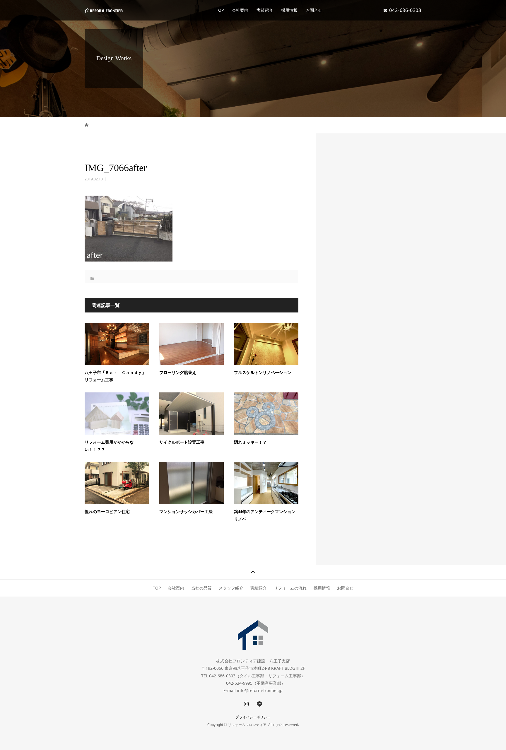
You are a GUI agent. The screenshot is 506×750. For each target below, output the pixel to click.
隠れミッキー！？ (250, 442)
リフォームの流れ (290, 588)
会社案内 (240, 10)
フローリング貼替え (177, 372)
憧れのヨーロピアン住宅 (107, 512)
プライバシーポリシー (253, 717)
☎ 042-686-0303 (402, 10)
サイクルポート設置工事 (181, 442)
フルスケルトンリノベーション (262, 372)
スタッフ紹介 (231, 588)
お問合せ (314, 10)
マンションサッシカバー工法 (186, 512)
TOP (220, 10)
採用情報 (289, 10)
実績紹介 (265, 10)
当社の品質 (201, 588)
